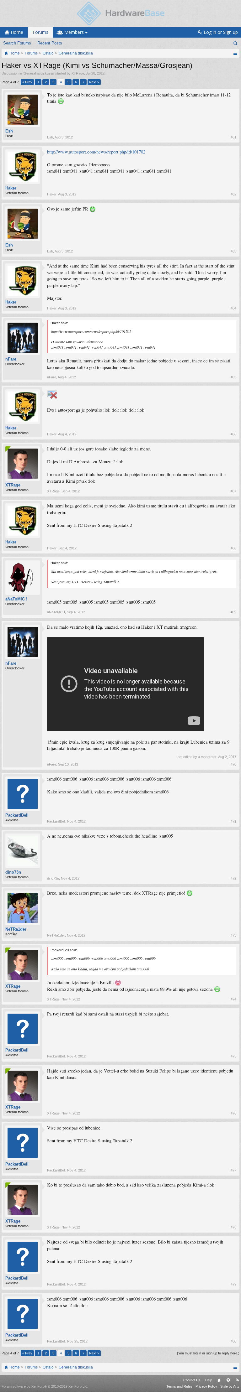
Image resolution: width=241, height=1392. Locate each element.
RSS (237, 1380)
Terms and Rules (179, 1386)
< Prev (27, 82)
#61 (233, 137)
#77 (233, 1170)
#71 (233, 821)
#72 (233, 878)
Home (219, 1380)
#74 (233, 999)
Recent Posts (49, 43)
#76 (233, 1113)
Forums (40, 32)
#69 (233, 612)
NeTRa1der (15, 929)
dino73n (13, 872)
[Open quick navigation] (235, 53)
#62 (233, 194)
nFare (10, 359)
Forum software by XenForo (45, 1386)
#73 (233, 935)
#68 (233, 548)
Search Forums (17, 43)
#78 (233, 1227)
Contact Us (192, 1380)
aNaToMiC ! (16, 599)
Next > (94, 82)
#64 (233, 308)
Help (208, 1380)
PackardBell (17, 815)
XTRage (78, 73)
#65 (233, 377)
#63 (233, 251)
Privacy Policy (206, 1386)
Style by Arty (229, 1386)
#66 (233, 434)
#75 (233, 1056)
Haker (10, 188)
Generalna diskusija (39, 73)
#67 (233, 491)
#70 (233, 764)
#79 (233, 1284)
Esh (9, 131)
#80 (233, 1341)
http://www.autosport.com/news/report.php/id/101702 (96, 152)
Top (228, 1380)
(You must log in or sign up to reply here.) (208, 1353)
